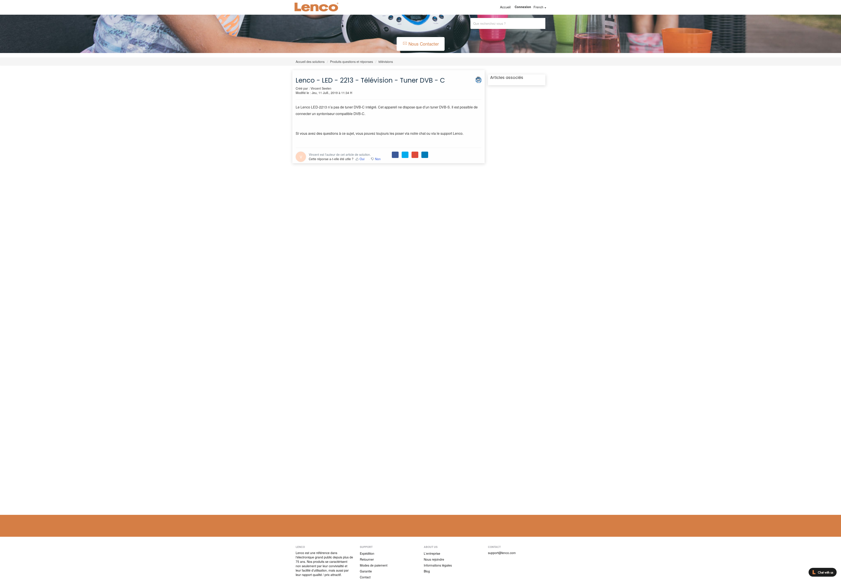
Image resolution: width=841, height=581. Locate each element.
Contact (365, 577)
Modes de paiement (373, 565)
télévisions (385, 61)
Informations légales (438, 565)
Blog (427, 571)
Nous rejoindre (434, 559)
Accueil (505, 7)
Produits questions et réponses (351, 61)
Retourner (367, 559)
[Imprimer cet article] (478, 79)
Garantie (366, 571)
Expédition (367, 553)
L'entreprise (432, 553)
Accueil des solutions (310, 61)
